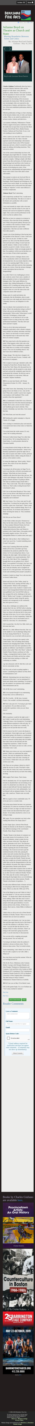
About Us (14, 1418)
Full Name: (9, 1021)
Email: (8, 1027)
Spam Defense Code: (12, 1033)
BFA (20, 1375)
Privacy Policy (19, 1420)
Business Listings (22, 1418)
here (20, 1200)
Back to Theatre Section (15, 999)
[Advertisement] (17, 1125)
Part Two (5, 996)
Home (30, 2)
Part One (5, 992)
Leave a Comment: (12, 1011)
